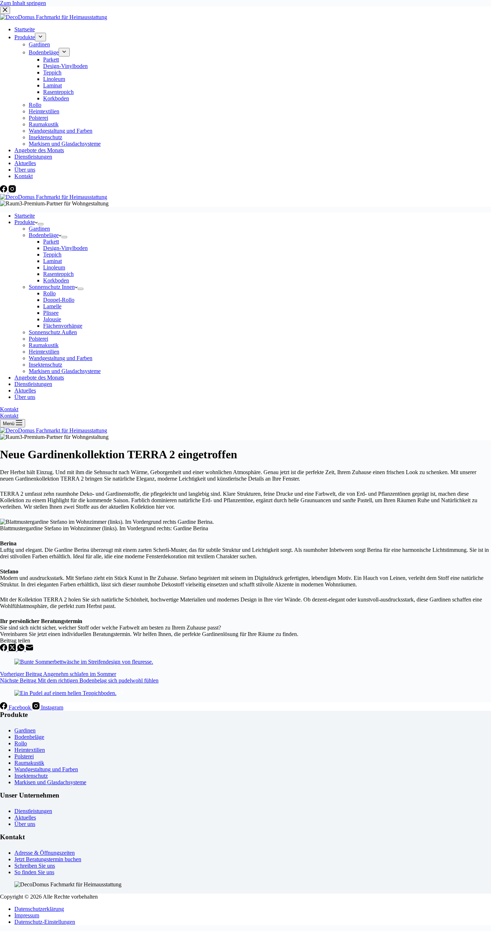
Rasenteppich (58, 274)
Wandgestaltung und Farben (60, 358)
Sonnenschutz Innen (52, 287)
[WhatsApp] (21, 649)
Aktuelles (25, 390)
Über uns (24, 397)
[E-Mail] (29, 649)
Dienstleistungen (33, 384)
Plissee (51, 313)
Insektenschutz (45, 365)
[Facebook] (4, 649)
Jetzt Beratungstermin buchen (47, 859)
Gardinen (39, 229)
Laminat (52, 261)
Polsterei (38, 339)
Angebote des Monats (39, 377)
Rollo (49, 293)
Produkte (24, 222)
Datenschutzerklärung (39, 909)
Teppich (52, 254)
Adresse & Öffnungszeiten (44, 853)
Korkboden (56, 280)
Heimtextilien (44, 352)
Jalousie (52, 319)
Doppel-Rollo (58, 300)
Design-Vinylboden (65, 248)
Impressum (26, 915)
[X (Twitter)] (13, 649)
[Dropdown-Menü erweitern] (40, 224)
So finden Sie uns (34, 872)
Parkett (51, 242)
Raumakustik (44, 345)
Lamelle (52, 306)
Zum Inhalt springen (23, 3)
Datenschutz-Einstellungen (44, 922)
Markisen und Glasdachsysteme (65, 371)
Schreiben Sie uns (34, 866)
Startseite (24, 216)
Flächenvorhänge (62, 326)
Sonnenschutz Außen (53, 332)
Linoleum (54, 267)
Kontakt (9, 409)
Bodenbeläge (44, 235)
